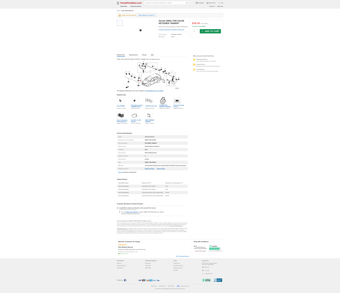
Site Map (176, 270)
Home (118, 10)
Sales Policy (154, 286)
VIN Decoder (120, 268)
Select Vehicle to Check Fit (146, 15)
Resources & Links (178, 268)
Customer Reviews (121, 265)
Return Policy (161, 168)
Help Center (220, 6)
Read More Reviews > (184, 256)
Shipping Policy (149, 168)
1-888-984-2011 (208, 273)
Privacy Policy (171, 286)
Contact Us (212, 6)
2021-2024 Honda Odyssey (176, 226)
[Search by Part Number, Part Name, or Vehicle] (187, 3)
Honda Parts (123, 6)
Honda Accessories (136, 6)
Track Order (148, 265)
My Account (148, 263)
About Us (119, 263)
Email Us (207, 267)
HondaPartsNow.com (122, 228)
